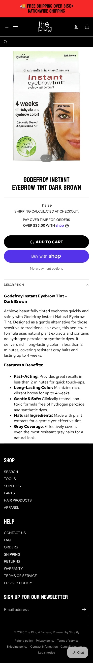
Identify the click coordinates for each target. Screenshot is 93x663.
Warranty (13, 568)
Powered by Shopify (66, 632)
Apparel (11, 507)
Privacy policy (45, 641)
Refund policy (23, 641)
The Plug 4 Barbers (38, 632)
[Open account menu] (76, 26)
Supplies (12, 486)
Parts (9, 493)
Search (11, 472)
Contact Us (15, 533)
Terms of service (68, 641)
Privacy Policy (18, 583)
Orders (11, 547)
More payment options (46, 268)
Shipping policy (17, 647)
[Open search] (5, 41)
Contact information (44, 647)
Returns (12, 561)
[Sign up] (84, 610)
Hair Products (18, 500)
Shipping (12, 554)
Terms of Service (20, 575)
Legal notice (46, 653)
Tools (10, 478)
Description (14, 285)
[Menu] (7, 27)
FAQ (7, 540)
